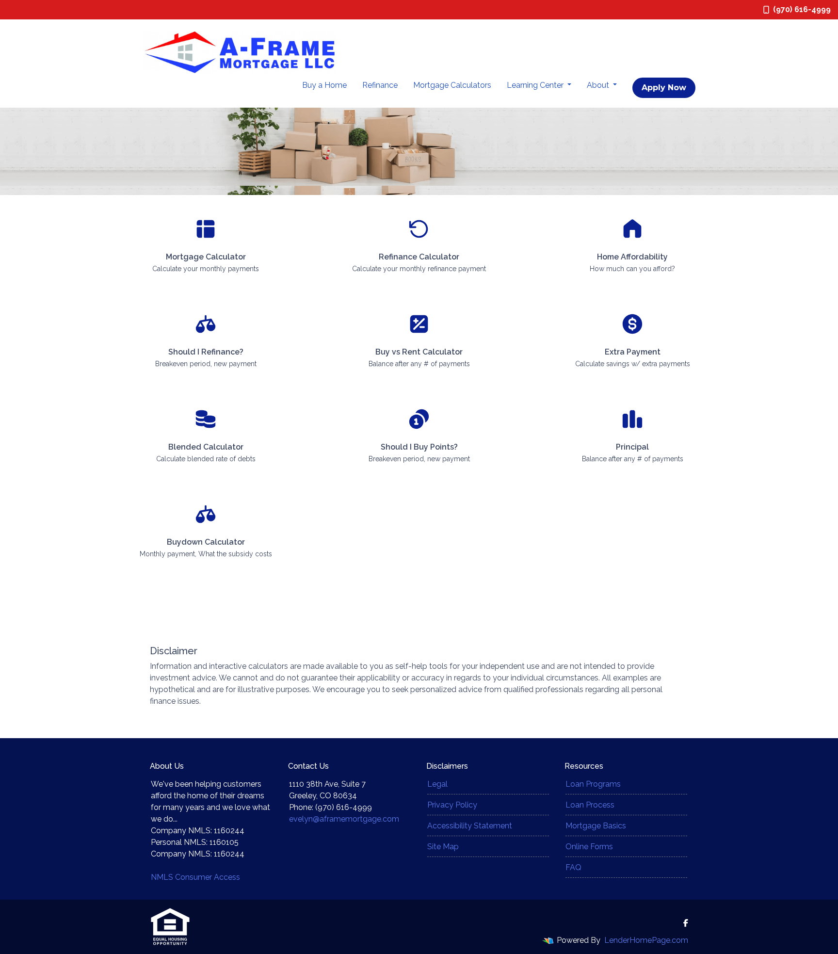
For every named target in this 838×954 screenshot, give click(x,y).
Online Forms (589, 846)
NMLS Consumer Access (195, 877)
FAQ (573, 867)
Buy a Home (324, 85)
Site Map (443, 846)
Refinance (380, 85)
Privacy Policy (452, 804)
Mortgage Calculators (452, 85)
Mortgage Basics (595, 825)
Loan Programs (593, 784)
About (599, 85)
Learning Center (536, 85)
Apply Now (664, 87)
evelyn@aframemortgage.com (344, 819)
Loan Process (589, 804)
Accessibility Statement (469, 825)
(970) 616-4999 (802, 9)
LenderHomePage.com (646, 940)
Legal (437, 784)
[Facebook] (685, 923)
